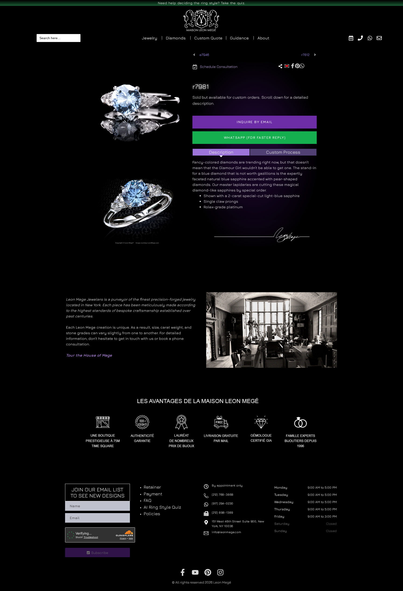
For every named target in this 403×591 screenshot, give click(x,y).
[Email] (381, 38)
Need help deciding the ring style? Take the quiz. (201, 3)
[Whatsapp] (372, 38)
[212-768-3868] (362, 38)
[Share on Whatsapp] (302, 65)
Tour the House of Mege (89, 355)
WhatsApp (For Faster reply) (255, 137)
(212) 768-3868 (222, 494)
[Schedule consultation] (353, 38)
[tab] (221, 152)
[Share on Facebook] (292, 66)
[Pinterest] (207, 572)
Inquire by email (254, 122)
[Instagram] (220, 572)
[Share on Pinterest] (297, 65)
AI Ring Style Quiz (162, 507)
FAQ (147, 500)
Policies (152, 513)
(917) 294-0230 (222, 503)
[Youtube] (195, 572)
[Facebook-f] (182, 572)
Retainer (152, 487)
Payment (153, 493)
